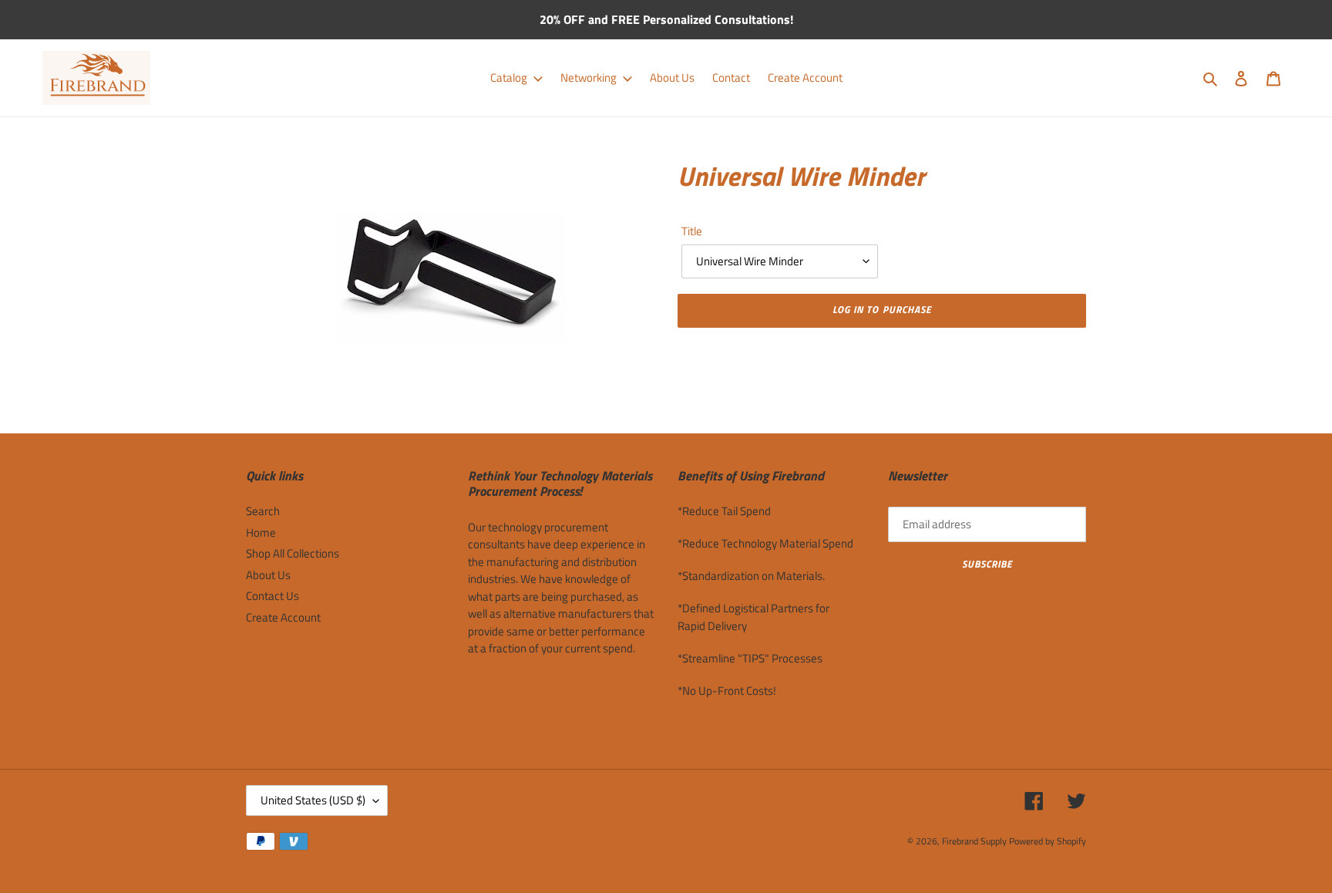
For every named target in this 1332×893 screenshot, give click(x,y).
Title (691, 231)
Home (261, 532)
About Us (268, 575)
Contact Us (272, 596)
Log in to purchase (881, 309)
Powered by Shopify (1047, 841)
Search (263, 511)
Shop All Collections (292, 553)
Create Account (283, 617)
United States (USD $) (313, 800)
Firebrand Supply (974, 841)
